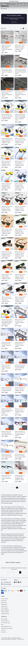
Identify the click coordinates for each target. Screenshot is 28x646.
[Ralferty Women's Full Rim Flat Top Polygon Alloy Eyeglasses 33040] (20, 450)
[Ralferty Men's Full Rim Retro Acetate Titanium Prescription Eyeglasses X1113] (7, 66)
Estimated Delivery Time (6, 626)
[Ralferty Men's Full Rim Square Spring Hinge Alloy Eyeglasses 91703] (7, 450)
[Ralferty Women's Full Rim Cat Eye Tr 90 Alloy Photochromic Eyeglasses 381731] (7, 294)
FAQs (2, 624)
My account (3, 632)
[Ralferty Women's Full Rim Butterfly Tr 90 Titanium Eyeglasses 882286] (7, 339)
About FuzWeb (4, 619)
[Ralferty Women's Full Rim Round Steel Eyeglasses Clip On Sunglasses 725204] (20, 180)
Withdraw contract (5, 613)
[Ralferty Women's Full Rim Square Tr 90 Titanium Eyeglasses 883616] (20, 339)
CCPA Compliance (5, 611)
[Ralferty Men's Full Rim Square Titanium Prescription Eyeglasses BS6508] (20, 88)
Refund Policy (4, 602)
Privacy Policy (4, 606)
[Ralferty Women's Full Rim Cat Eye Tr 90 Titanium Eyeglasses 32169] (7, 472)
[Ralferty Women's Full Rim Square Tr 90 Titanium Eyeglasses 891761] (20, 316)
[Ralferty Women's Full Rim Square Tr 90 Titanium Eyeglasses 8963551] (20, 406)
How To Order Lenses (5, 622)
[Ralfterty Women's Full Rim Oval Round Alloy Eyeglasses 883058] (20, 361)
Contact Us (3, 630)
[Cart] (22, 4)
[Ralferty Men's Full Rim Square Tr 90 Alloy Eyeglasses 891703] (20, 383)
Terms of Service (4, 598)
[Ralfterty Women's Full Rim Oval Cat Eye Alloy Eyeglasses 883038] (7, 383)
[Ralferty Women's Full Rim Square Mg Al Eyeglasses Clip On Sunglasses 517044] (7, 180)
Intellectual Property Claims (7, 628)
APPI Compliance (4, 608)
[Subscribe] (20, 572)
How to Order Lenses (14, 562)
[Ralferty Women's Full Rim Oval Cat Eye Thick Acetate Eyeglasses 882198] (20, 428)
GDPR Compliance (5, 610)
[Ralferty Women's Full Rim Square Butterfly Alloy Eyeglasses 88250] (7, 427)
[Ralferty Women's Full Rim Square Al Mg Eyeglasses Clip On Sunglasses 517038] (7, 158)
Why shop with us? (5, 620)
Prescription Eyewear (13, 1)
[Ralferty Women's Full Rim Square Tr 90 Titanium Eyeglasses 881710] (7, 362)
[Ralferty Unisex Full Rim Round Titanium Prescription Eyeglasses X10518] (7, 88)
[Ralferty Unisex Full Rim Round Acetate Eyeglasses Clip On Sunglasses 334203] (7, 271)
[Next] (17, 488)
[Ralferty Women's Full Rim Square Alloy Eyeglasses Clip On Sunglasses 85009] (20, 472)
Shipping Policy (4, 604)
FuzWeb (3, 4)
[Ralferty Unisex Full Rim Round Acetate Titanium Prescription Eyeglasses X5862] (20, 66)
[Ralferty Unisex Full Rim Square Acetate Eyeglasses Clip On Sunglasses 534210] (20, 226)
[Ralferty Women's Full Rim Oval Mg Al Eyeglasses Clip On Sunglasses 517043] (20, 158)
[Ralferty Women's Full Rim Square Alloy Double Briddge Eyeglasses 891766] (7, 406)
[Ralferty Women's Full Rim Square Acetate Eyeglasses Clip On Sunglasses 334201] (20, 248)
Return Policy (4, 600)
